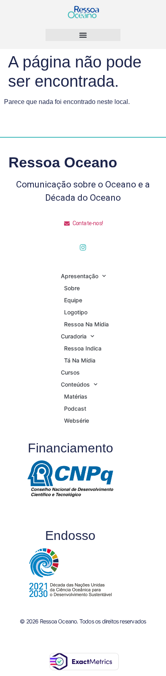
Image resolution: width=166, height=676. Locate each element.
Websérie (76, 420)
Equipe (73, 300)
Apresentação (79, 276)
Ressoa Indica (83, 348)
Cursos (70, 372)
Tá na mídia (79, 360)
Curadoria (74, 336)
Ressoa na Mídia (86, 324)
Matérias (75, 396)
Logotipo (75, 312)
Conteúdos (75, 384)
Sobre (72, 288)
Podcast (75, 408)
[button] (83, 35)
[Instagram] (83, 247)
